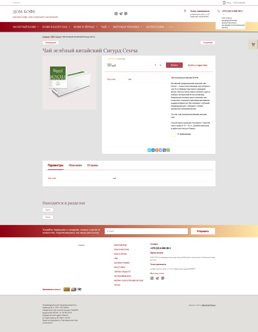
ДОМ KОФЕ (24, 11)
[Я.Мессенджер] (149, 150)
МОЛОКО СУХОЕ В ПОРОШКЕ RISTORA (128, 281)
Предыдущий (50, 42)
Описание (75, 165)
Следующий (208, 42)
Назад (47, 217)
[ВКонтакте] (153, 150)
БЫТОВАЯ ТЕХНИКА (126, 26)
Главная (16, 2)
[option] (69, 83)
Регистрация (239, 3)
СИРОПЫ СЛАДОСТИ (122, 272)
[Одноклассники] (156, 150)
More (171, 27)
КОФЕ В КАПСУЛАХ (54, 26)
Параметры (55, 165)
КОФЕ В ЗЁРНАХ (84, 26)
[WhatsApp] (168, 150)
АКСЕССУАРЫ (155, 26)
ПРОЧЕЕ (117, 285)
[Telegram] (160, 150)
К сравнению (184, 134)
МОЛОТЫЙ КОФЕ (24, 26)
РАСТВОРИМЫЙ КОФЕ (122, 276)
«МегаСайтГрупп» (209, 305)
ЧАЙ (104, 26)
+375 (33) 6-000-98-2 (232, 11)
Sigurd (47, 210)
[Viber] (164, 150)
